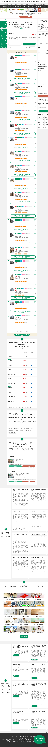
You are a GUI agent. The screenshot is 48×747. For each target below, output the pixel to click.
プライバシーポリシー (14, 736)
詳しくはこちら (16, 655)
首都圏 (39, 117)
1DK (40, 50)
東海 (39, 122)
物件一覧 (29, 466)
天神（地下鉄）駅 (12, 432)
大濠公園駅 (16, 428)
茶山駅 (32, 428)
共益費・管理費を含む (43, 41)
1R (40, 48)
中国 (39, 124)
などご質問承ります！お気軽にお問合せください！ (22, 65)
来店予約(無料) (15, 466)
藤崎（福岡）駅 (26, 428)
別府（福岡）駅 (11, 430)
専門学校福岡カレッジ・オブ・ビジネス (18, 4)
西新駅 (21, 428)
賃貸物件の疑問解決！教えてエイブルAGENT (8, 740)
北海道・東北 (40, 119)
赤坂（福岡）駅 (28, 430)
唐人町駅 (10, 428)
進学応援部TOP (4, 4)
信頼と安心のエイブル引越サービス (13, 741)
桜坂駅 (22, 430)
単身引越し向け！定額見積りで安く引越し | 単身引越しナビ (31, 741)
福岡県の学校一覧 (9, 4)
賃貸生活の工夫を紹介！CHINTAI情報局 (24, 740)
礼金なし (41, 43)
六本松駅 (17, 430)
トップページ (44, 1)
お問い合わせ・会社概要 (24, 736)
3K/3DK (41, 53)
